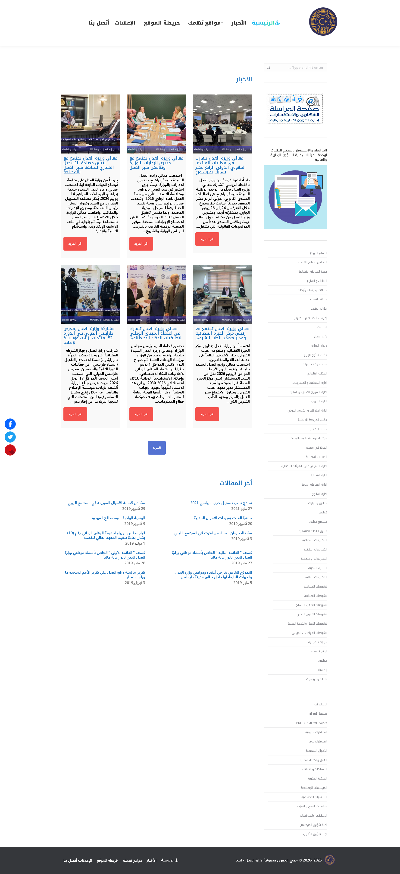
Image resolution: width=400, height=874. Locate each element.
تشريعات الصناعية (315, 596)
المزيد (157, 447)
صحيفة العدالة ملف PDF (311, 723)
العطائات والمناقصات (313, 815)
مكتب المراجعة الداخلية (312, 420)
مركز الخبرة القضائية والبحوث (309, 438)
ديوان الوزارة (319, 345)
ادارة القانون (319, 494)
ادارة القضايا (319, 475)
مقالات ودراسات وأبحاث (312, 290)
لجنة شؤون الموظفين (313, 825)
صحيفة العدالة (318, 713)
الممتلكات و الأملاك (314, 769)
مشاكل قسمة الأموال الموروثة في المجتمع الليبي (106, 503)
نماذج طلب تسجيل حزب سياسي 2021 (221, 503)
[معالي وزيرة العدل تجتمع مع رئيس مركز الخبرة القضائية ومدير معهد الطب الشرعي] (222, 294)
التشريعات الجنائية (315, 549)
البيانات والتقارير (317, 281)
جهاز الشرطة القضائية (312, 271)
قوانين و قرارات (317, 503)
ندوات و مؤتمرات (316, 679)
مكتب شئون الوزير (315, 355)
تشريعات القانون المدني (312, 614)
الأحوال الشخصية (316, 750)
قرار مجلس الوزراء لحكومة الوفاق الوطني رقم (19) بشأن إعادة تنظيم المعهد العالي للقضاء (106, 535)
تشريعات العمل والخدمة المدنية (307, 623)
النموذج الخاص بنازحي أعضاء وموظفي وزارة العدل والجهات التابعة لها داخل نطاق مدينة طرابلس (213, 574)
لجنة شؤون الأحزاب (315, 834)
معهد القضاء (318, 299)
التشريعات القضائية (314, 540)
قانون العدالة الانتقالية (313, 531)
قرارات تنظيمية (317, 642)
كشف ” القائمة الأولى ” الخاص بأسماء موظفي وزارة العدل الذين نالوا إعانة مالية (105, 555)
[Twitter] (10, 437)
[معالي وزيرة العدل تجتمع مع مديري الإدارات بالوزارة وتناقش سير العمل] (156, 124)
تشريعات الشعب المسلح (311, 605)
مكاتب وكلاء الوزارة (315, 364)
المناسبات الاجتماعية (314, 797)
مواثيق (322, 660)
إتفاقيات (322, 670)
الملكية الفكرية (317, 568)
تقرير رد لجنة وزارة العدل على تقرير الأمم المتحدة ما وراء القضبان (105, 574)
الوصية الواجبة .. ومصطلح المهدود (118, 518)
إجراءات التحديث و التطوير (311, 318)
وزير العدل (320, 336)
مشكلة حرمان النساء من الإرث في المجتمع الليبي (213, 533)
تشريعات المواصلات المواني (309, 633)
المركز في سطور (316, 447)
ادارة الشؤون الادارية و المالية (308, 392)
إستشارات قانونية (316, 732)
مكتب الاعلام (318, 429)
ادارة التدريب (319, 401)
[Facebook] (10, 424)
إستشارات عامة (318, 741)
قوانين (323, 512)
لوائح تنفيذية (318, 651)
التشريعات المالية (316, 577)
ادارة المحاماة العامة (314, 484)
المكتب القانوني (317, 373)
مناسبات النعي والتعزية (312, 806)
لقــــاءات (322, 327)
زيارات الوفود (319, 308)
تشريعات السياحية (315, 586)
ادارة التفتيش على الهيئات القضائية (304, 466)
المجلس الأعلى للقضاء (312, 262)
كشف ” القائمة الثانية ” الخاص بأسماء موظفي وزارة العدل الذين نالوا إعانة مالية (212, 555)
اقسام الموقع (318, 253)
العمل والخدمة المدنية (313, 760)
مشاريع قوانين (318, 521)
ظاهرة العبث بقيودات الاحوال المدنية (223, 518)
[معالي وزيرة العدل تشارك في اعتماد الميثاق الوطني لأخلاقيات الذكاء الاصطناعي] (156, 294)
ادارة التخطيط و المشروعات (309, 382)
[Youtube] (10, 450)
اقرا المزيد (207, 239)
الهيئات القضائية (316, 457)
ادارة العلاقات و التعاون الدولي (307, 410)
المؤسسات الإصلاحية (313, 788)
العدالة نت (320, 704)
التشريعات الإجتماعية (314, 558)
